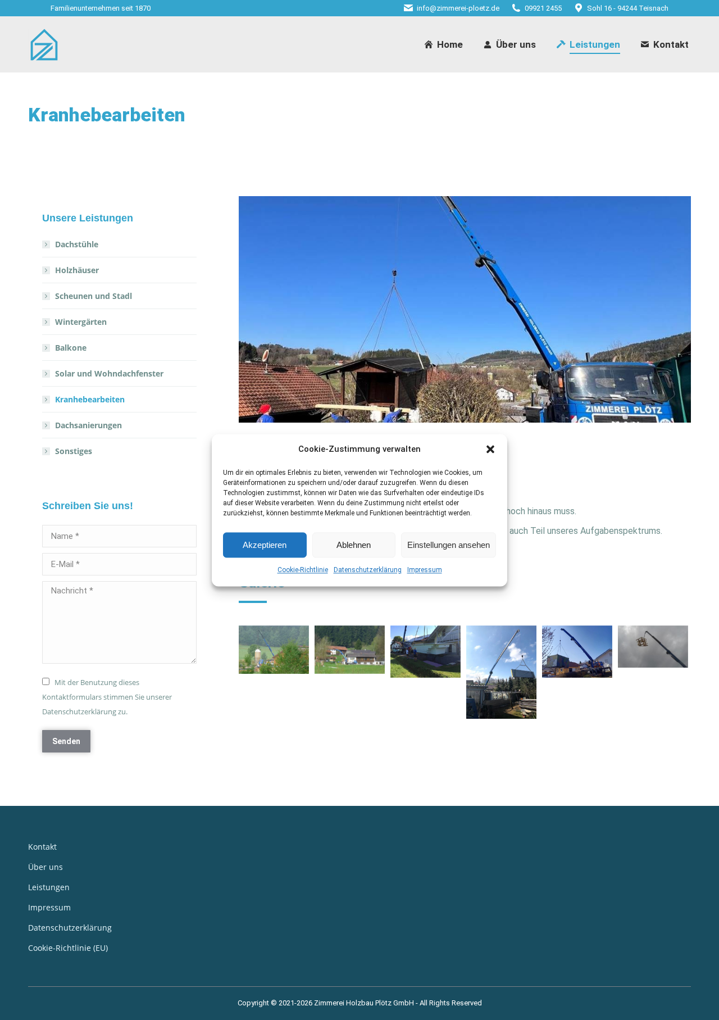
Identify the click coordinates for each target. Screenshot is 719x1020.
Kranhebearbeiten (90, 399)
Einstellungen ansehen (448, 545)
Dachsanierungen (88, 425)
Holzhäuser (77, 270)
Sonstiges (73, 451)
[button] (490, 449)
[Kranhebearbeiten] (350, 649)
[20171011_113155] (653, 646)
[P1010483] (274, 649)
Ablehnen (353, 545)
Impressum (424, 570)
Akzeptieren (264, 545)
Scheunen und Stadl (93, 296)
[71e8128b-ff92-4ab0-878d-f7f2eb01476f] (577, 651)
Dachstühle (76, 244)
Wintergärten (81, 321)
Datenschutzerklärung (368, 570)
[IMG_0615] (501, 672)
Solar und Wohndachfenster (109, 373)
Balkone (71, 347)
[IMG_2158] (425, 651)
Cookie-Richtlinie (302, 570)
